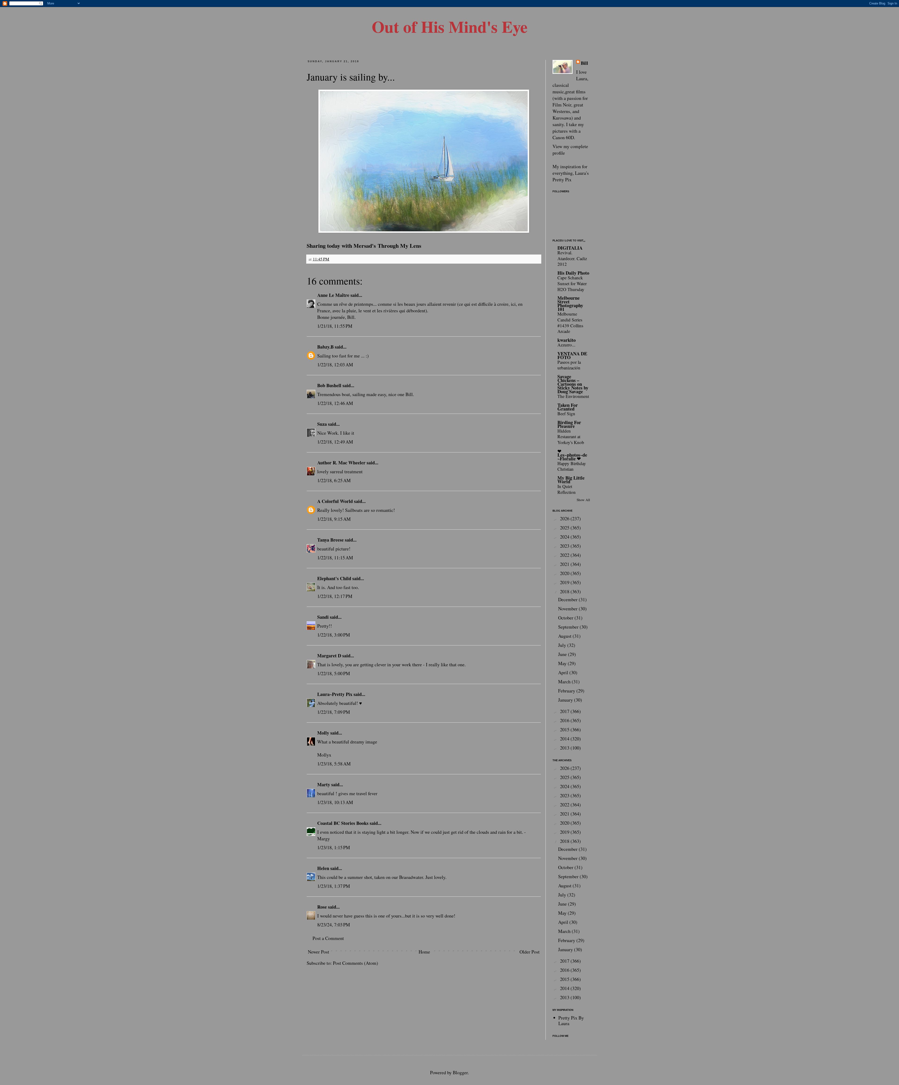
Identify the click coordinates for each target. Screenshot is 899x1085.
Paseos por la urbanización (569, 365)
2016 (565, 720)
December (568, 599)
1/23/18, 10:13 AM (335, 802)
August (565, 636)
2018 (565, 591)
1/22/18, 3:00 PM (333, 635)
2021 (565, 564)
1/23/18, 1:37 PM (333, 886)
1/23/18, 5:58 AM (334, 764)
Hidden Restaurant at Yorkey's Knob (570, 436)
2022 (565, 555)
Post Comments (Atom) (355, 963)
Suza (322, 424)
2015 (565, 729)
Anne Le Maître (333, 295)
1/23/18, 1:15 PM (333, 847)
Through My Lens (399, 245)
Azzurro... (566, 345)
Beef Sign (566, 413)
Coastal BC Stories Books (342, 823)
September (569, 627)
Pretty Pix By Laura (571, 1021)
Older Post (530, 952)
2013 (565, 748)
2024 (565, 537)
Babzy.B (325, 346)
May (563, 663)
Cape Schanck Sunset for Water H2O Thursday (572, 283)
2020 (565, 573)
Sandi (323, 617)
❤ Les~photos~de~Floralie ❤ (572, 455)
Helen (323, 868)
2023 (565, 546)
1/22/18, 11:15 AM (335, 557)
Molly (323, 732)
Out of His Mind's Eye (449, 26)
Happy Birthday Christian (571, 466)
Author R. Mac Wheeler (341, 462)
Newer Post (318, 952)
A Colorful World (335, 501)
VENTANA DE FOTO (572, 355)
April (563, 672)
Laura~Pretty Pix (334, 694)
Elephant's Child (334, 578)
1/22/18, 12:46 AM (335, 403)
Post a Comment (328, 938)
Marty (323, 784)
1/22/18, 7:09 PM (333, 712)
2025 (565, 527)
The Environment (573, 396)
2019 (565, 582)
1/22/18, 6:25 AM (334, 480)
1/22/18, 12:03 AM (335, 364)
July (562, 645)
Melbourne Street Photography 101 (570, 304)
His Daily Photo (573, 272)
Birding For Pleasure (569, 424)
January (566, 700)
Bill (584, 63)
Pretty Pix (562, 179)
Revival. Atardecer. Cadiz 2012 (572, 258)
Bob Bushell (329, 385)
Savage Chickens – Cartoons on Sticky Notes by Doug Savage (572, 384)
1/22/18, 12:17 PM (334, 596)
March (565, 681)
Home (424, 952)
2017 (565, 711)
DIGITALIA (569, 247)
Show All (583, 499)
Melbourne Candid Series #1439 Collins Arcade (570, 322)
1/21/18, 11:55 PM (334, 326)
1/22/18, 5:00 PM (333, 673)
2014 (565, 738)
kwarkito (566, 340)
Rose (322, 906)
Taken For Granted (567, 407)
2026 (565, 518)
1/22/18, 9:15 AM (334, 519)
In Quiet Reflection (566, 489)
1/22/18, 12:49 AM (335, 442)
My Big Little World (571, 479)
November (568, 608)
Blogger (460, 1072)
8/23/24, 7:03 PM (333, 924)
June (563, 654)
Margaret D (329, 655)
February (567, 691)
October (566, 618)
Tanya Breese (330, 539)
